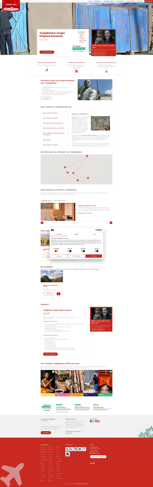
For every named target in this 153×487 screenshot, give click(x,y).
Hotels (81, 37)
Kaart (81, 35)
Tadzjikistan (59, 461)
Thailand (58, 466)
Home (90, 1)
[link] (48, 383)
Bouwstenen (83, 40)
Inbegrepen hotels (46, 200)
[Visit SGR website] (67, 448)
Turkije (58, 471)
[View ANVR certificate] (76, 448)
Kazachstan (51, 449)
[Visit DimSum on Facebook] (91, 421)
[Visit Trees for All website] (84, 448)
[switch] (69, 251)
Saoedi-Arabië (58, 455)
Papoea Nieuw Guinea (58, 449)
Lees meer (46, 98)
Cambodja (43, 456)
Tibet (57, 468)
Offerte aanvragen (47, 52)
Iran (42, 478)
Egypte (42, 463)
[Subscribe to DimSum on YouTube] (98, 421)
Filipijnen (43, 468)
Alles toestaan (94, 256)
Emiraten (43, 466)
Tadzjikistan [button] (97, 1)
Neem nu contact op (99, 53)
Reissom (82, 42)
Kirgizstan (50, 451)
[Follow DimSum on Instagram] (96, 421)
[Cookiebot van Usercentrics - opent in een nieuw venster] (97, 230)
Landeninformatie (108, 1)
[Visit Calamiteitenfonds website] (80, 448)
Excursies (82, 38)
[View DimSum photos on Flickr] (93, 421)
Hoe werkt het (131, 1)
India (42, 473)
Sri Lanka (58, 459)
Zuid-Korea (59, 478)
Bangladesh (44, 451)
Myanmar (50, 471)
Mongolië (50, 468)
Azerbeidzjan (44, 449)
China (42, 461)
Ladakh (50, 454)
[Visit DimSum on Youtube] (93, 463)
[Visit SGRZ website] (72, 448)
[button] (55, 113)
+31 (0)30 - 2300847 (144, 3)
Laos (49, 456)
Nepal (49, 473)
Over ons (139, 1)
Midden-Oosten (50, 465)
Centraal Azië (44, 459)
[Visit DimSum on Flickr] (94, 463)
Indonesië (43, 475)
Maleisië (50, 461)
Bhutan (42, 454)
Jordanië (50, 447)
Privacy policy (68, 433)
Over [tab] (94, 234)
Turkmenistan (59, 473)
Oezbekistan (51, 475)
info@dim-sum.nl (95, 453)
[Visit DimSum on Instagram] (91, 463)
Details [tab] (76, 234)
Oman (50, 478)
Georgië (43, 471)
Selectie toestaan (76, 256)
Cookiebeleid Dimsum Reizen (73, 431)
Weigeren (59, 256)
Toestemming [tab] (58, 234)
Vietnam (58, 475)
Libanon (50, 459)
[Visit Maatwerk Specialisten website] (67, 453)
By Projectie (85, 483)
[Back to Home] (11, 6)
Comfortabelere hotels (60, 200)
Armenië (43, 447)
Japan (42, 480)
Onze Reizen (120, 1)
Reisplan (82, 34)
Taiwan (58, 463)
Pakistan (50, 480)
